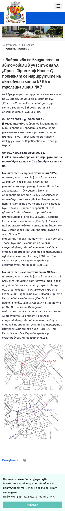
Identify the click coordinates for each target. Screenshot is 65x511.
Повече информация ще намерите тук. (29, 496)
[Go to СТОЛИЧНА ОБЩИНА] (15, 12)
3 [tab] (43, 33)
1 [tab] (36, 33)
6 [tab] (54, 33)
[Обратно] (3, 60)
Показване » (10, 460)
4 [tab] (47, 33)
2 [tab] (40, 33)
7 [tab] (58, 33)
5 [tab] (51, 33)
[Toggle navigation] (58, 6)
